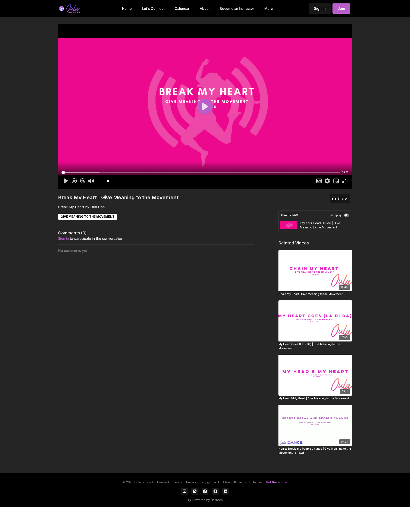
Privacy (191, 482)
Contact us (254, 482)
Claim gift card (233, 482)
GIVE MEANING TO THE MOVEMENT (87, 216)
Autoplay (335, 215)
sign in (63, 238)
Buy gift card (210, 482)
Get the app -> (276, 482)
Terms (177, 482)
